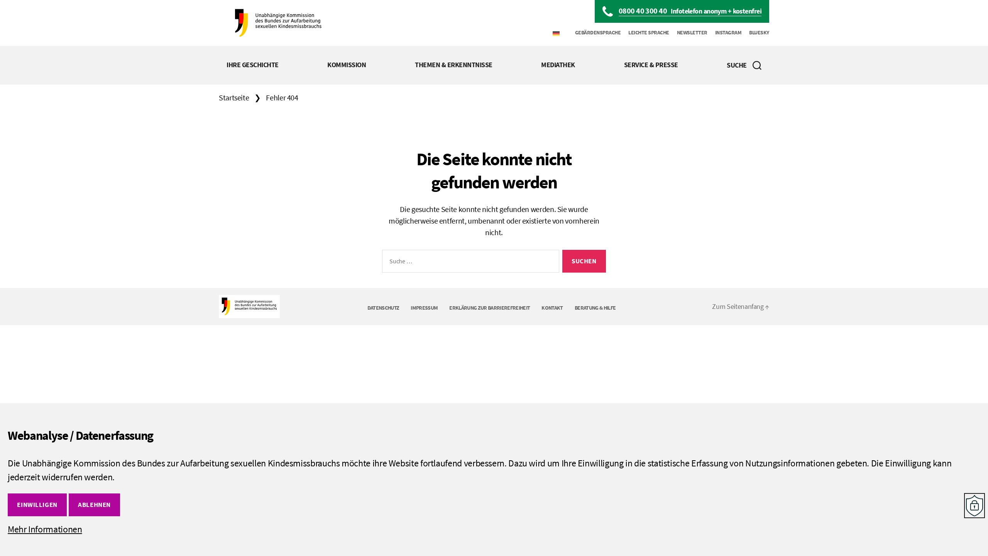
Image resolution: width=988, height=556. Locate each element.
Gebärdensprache (598, 32)
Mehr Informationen (45, 529)
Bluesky (759, 32)
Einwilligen (37, 504)
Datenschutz (383, 307)
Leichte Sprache (648, 32)
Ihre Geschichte (253, 64)
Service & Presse (651, 64)
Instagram (728, 32)
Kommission (346, 64)
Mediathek (558, 64)
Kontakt (552, 307)
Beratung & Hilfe (595, 307)
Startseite (234, 97)
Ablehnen (94, 504)
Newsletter (692, 32)
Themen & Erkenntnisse (453, 64)
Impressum (424, 307)
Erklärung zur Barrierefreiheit (489, 307)
